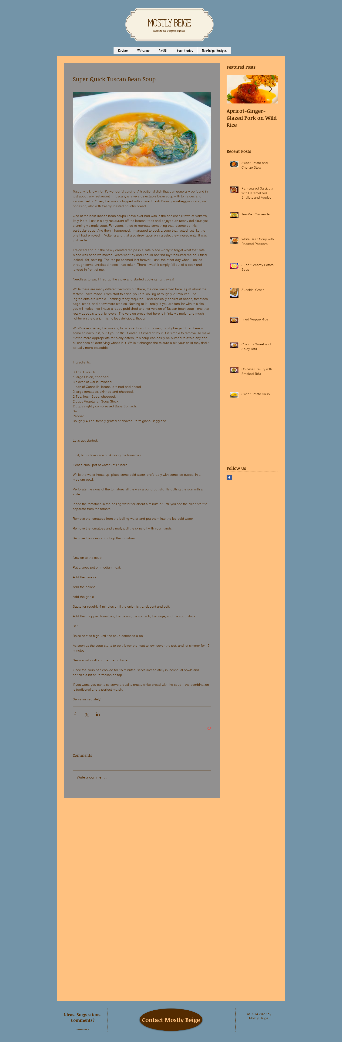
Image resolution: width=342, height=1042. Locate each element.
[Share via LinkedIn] (98, 714)
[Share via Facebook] (75, 714)
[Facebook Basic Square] (229, 477)
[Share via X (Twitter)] (86, 714)
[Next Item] (270, 89)
